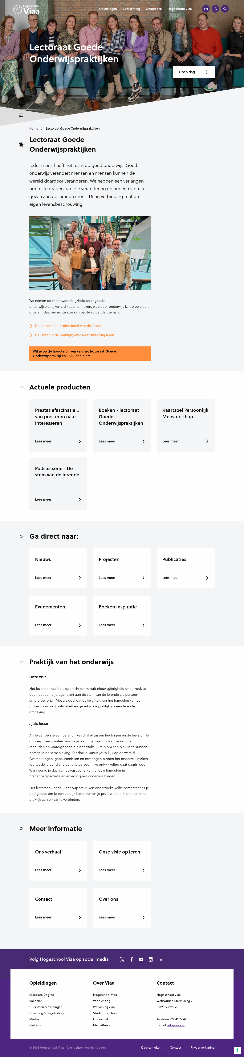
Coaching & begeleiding (46, 1013)
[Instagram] (151, 959)
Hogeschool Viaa (105, 995)
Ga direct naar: (53, 536)
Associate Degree (41, 995)
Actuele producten (59, 387)
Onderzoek (101, 1019)
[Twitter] (122, 959)
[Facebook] (132, 959)
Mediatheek (101, 1025)
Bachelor (35, 1001)
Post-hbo (36, 1025)
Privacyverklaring (203, 1047)
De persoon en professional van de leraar (68, 325)
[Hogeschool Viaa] (26, 11)
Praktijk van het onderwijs (71, 661)
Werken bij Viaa (104, 1007)
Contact (175, 1047)
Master (34, 1019)
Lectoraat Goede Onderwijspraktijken (62, 144)
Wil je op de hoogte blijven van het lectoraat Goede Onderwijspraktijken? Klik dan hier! (74, 353)
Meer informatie (55, 828)
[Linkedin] (160, 959)
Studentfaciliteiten (106, 1013)
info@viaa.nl (176, 1025)
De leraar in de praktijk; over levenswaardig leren (74, 335)
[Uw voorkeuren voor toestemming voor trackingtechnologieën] (237, 1050)
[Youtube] (141, 959)
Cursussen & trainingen (46, 1007)
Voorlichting (101, 1001)
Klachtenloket (151, 1047)
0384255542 (178, 1019)
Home (33, 128)
